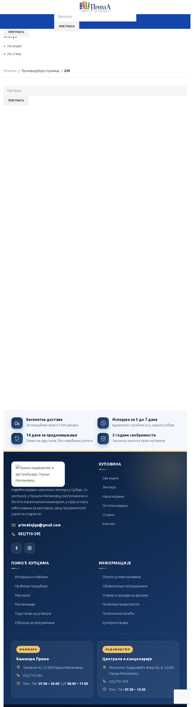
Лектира (109, 487)
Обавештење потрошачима (124, 586)
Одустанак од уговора (33, 613)
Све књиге (110, 478)
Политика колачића (118, 613)
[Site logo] (95, 7)
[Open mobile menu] (50, 21)
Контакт (108, 524)
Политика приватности (120, 604)
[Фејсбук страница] (16, 548)
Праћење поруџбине (31, 586)
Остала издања (115, 506)
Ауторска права (115, 623)
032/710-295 (29, 534)
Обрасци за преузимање (35, 623)
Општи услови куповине (121, 577)
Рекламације (25, 604)
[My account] (140, 21)
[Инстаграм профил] (29, 548)
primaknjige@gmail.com (39, 525)
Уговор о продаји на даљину (125, 595)
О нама (108, 515)
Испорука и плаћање (31, 577)
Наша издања (113, 496)
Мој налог (23, 595)
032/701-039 (118, 681)
